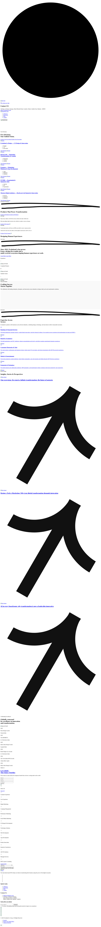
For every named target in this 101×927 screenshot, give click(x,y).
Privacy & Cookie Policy (8, 921)
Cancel (2, 863)
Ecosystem (5, 115)
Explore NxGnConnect (6, 233)
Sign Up (15, 904)
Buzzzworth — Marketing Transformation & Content (8, 155)
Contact (5, 117)
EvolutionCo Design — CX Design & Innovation (14, 143)
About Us (5, 113)
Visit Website (4, 150)
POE (4, 116)
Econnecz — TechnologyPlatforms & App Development (9, 168)
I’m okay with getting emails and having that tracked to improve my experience (19, 906)
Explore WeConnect (5, 224)
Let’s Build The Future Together (8, 771)
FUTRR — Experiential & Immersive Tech (8, 180)
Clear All (2, 790)
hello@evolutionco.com (6, 110)
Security (5, 920)
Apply (5, 863)
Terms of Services (7, 922)
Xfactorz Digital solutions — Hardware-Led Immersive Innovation (19, 193)
